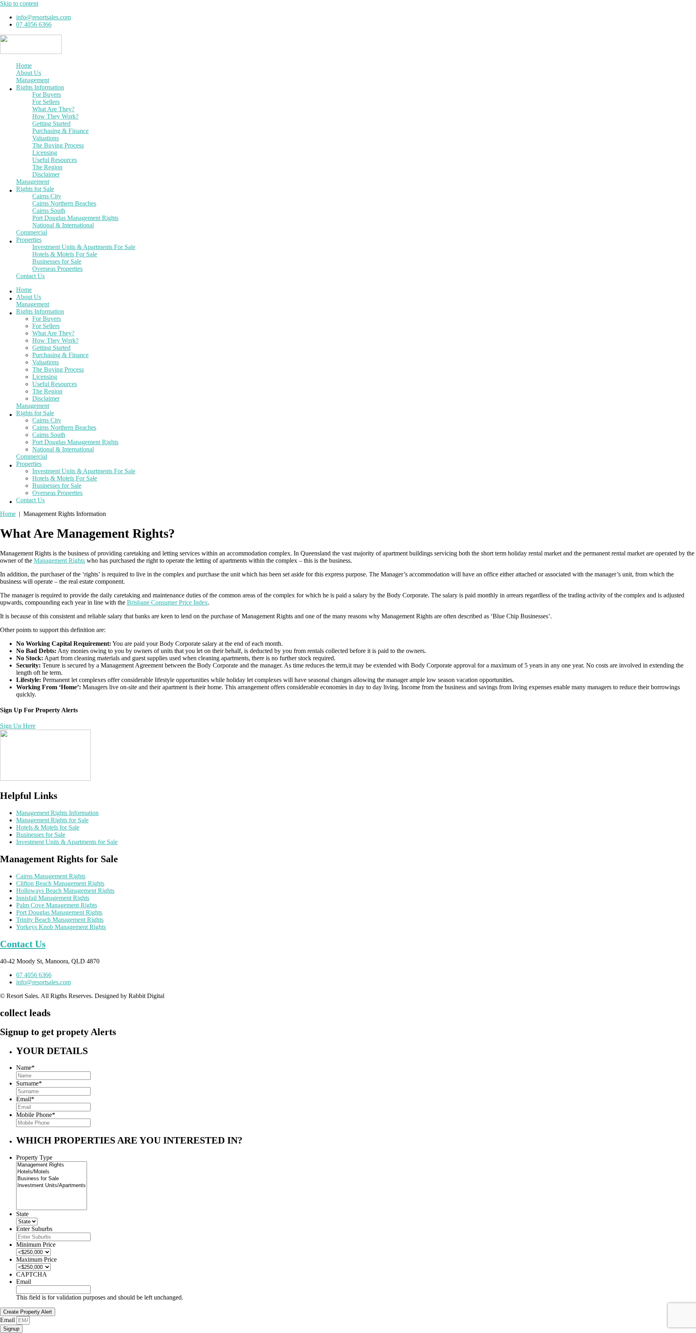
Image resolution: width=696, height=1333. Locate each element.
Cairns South (48, 210)
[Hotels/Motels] (52, 1172)
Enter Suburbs (34, 1228)
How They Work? (55, 116)
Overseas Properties (57, 268)
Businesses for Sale (56, 261)
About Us (28, 72)
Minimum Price (36, 1244)
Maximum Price (36, 1259)
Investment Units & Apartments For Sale (83, 246)
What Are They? (53, 109)
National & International (63, 225)
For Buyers (46, 94)
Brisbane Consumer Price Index (167, 602)
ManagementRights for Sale (35, 185)
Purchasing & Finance (60, 130)
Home (24, 65)
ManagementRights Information (40, 84)
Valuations (45, 138)
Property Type (34, 1157)
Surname (29, 1083)
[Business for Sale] (52, 1178)
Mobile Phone (35, 1114)
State (22, 1213)
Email (25, 1099)
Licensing (44, 152)
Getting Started (51, 123)
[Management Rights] (52, 1165)
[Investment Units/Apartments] (52, 1185)
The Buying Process (58, 145)
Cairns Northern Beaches (64, 203)
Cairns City (46, 196)
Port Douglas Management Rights (75, 217)
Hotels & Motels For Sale (64, 254)
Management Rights (59, 560)
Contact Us (30, 275)
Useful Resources (54, 159)
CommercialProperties (31, 236)
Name (25, 1067)
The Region (47, 167)
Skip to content (19, 3)
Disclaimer (46, 174)
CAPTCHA (31, 1274)
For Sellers (46, 101)
